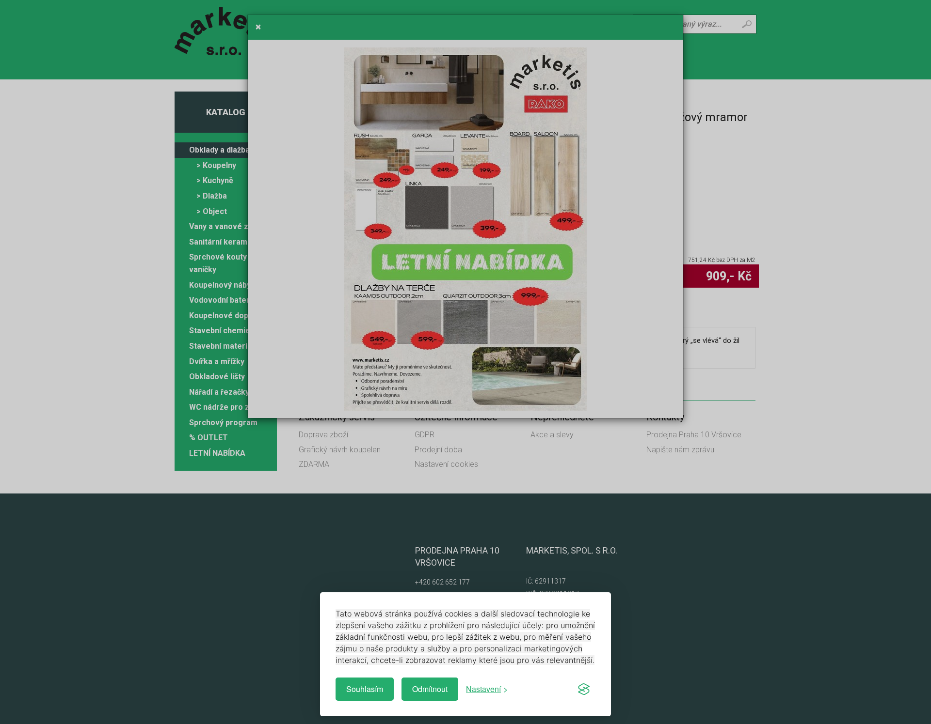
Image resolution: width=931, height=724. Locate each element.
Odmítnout (430, 688)
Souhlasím (364, 688)
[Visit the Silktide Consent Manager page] (583, 689)
